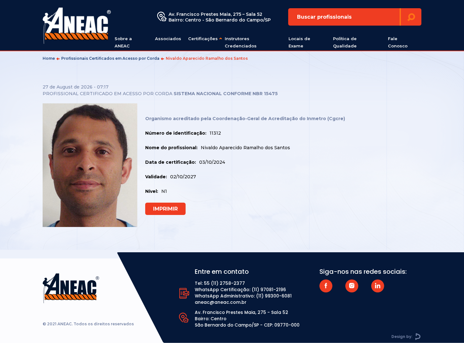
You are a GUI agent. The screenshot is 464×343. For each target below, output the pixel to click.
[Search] (411, 17)
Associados (168, 38)
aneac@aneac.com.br (221, 302)
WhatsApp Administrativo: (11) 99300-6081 (243, 296)
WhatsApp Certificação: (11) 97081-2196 (240, 289)
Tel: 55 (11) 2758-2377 (220, 283)
